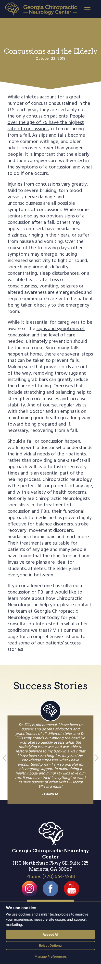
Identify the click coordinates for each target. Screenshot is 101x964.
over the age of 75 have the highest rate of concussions (46, 126)
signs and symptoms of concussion (46, 332)
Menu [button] (83, 9)
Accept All (50, 934)
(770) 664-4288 (58, 876)
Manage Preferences (51, 956)
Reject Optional (50, 945)
